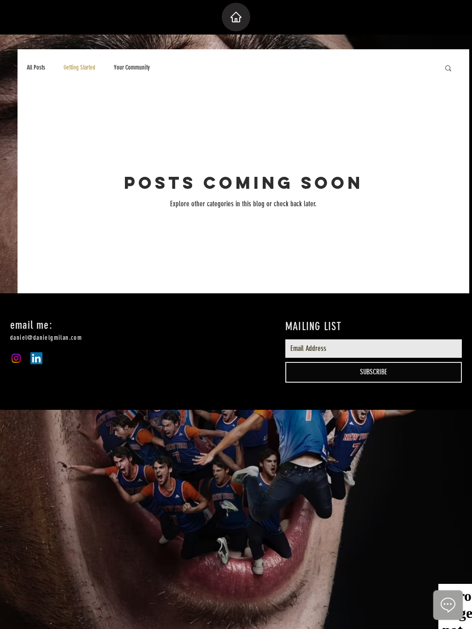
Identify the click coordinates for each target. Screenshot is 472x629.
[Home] (236, 17)
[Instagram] (16, 358)
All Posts (36, 67)
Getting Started (79, 67)
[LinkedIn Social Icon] (36, 358)
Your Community (132, 67)
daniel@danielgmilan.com (46, 338)
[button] (448, 69)
